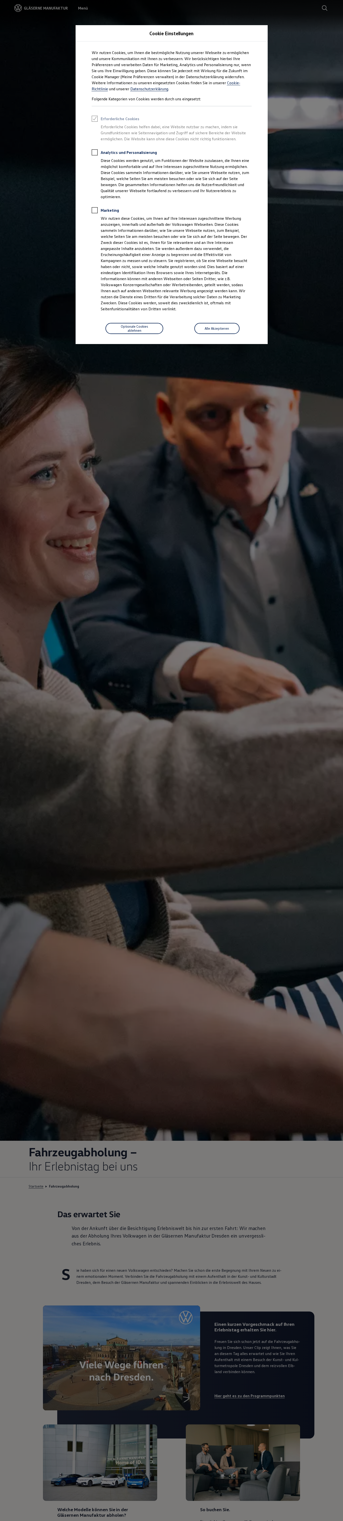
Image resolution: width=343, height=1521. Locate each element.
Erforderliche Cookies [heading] (120, 118)
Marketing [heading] (110, 210)
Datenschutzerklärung (149, 88)
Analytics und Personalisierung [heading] (129, 152)
